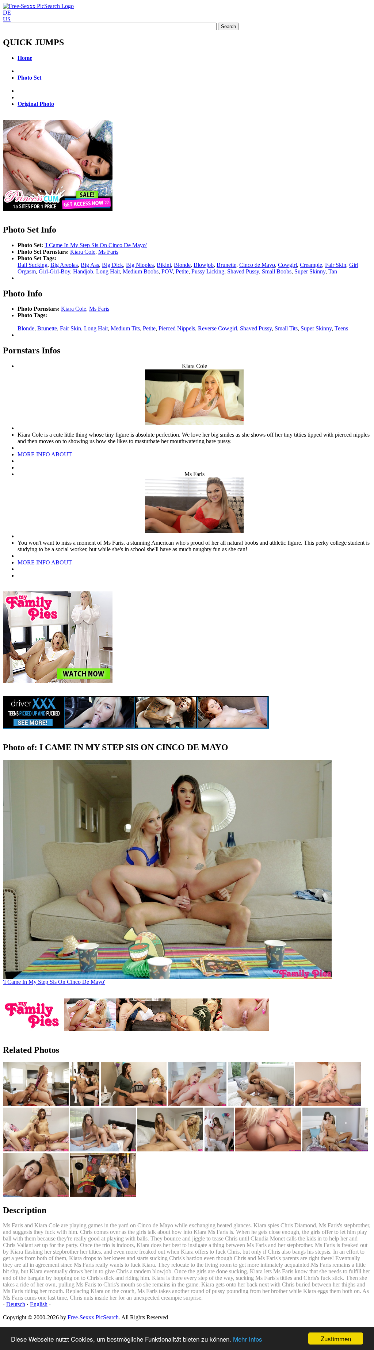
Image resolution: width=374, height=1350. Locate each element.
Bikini (164, 265)
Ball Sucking (32, 265)
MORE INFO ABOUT (45, 454)
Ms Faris (108, 252)
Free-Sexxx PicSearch (93, 1317)
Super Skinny (309, 271)
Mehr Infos (247, 1338)
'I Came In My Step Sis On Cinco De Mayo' (96, 245)
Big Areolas (64, 265)
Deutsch (15, 1304)
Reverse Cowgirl (217, 328)
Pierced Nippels (177, 328)
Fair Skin (335, 265)
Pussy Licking (207, 271)
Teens (341, 328)
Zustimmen (336, 1338)
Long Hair (108, 271)
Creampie (311, 265)
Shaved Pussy (243, 271)
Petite (182, 271)
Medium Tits (125, 328)
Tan (332, 271)
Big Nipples (140, 265)
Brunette (226, 265)
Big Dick (112, 265)
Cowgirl (287, 265)
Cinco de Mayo (257, 265)
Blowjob (204, 265)
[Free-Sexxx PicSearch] (38, 6)
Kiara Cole (82, 252)
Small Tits (286, 328)
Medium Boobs (141, 271)
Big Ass (90, 265)
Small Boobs (276, 271)
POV (167, 271)
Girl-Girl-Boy (54, 271)
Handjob (83, 271)
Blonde (182, 265)
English (38, 1304)
